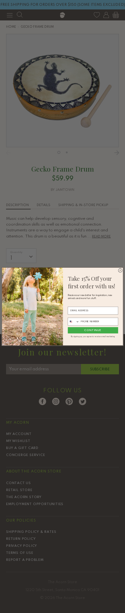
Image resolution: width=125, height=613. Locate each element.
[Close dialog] (120, 271)
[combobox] (73, 322)
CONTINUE (93, 330)
